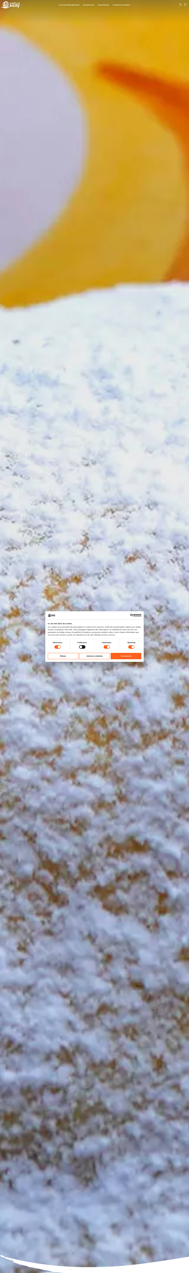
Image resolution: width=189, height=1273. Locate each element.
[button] (185, 5)
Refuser (63, 656)
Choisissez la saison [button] (121, 5)
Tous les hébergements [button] (69, 5)
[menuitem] (69, 4)
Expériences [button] (103, 5)
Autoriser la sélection (94, 656)
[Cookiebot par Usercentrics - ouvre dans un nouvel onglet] (131, 615)
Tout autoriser (126, 656)
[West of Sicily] (10, 4)
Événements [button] (88, 5)
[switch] (82, 647)
